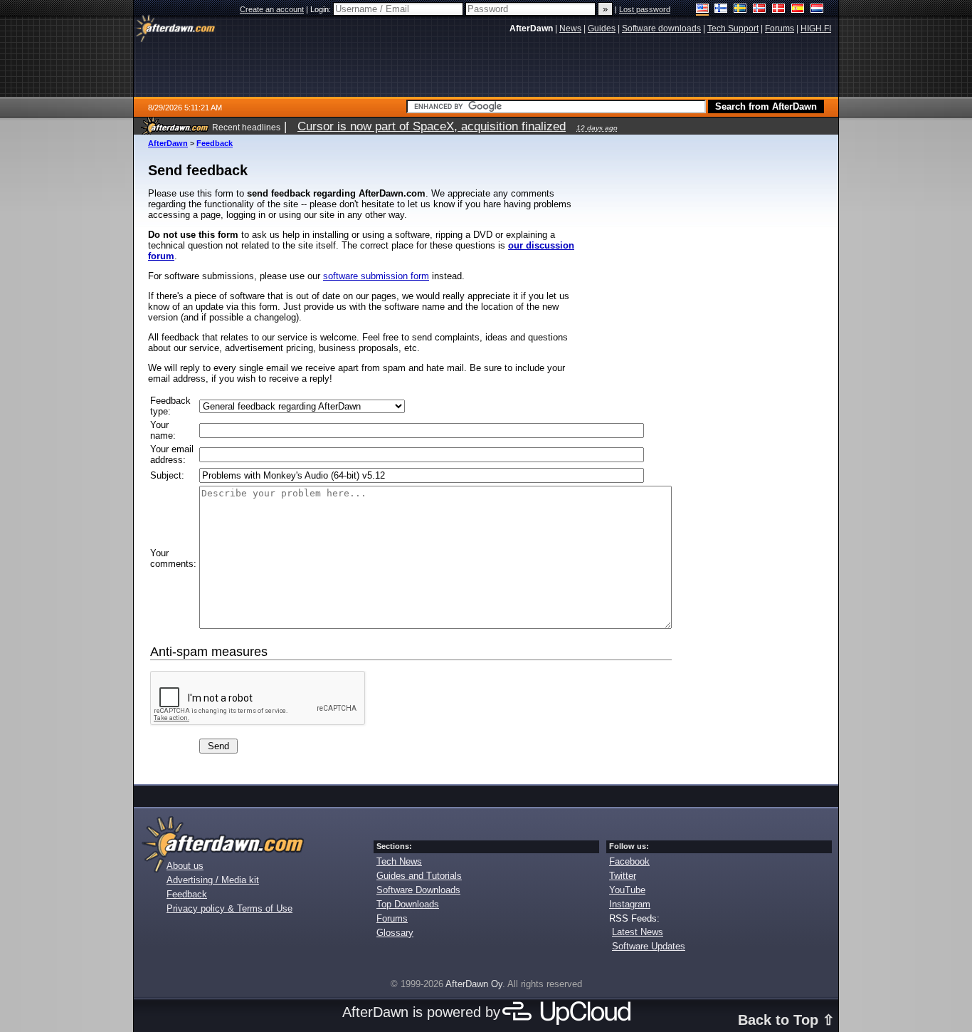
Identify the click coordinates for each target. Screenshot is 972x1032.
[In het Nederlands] (817, 10)
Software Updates (648, 946)
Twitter (622, 875)
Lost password (644, 9)
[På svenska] (740, 10)
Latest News (637, 932)
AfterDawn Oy (473, 984)
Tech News (399, 861)
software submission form (376, 276)
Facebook (629, 861)
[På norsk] (759, 10)
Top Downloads (407, 904)
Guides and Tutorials (419, 875)
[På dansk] (779, 10)
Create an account (272, 9)
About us (185, 865)
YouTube (627, 890)
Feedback (214, 143)
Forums (392, 918)
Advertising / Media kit (213, 880)
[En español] (798, 10)
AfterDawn (168, 143)
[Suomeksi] (721, 10)
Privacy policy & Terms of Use (229, 908)
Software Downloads (418, 890)
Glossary (394, 932)
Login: (321, 9)
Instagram (629, 904)
